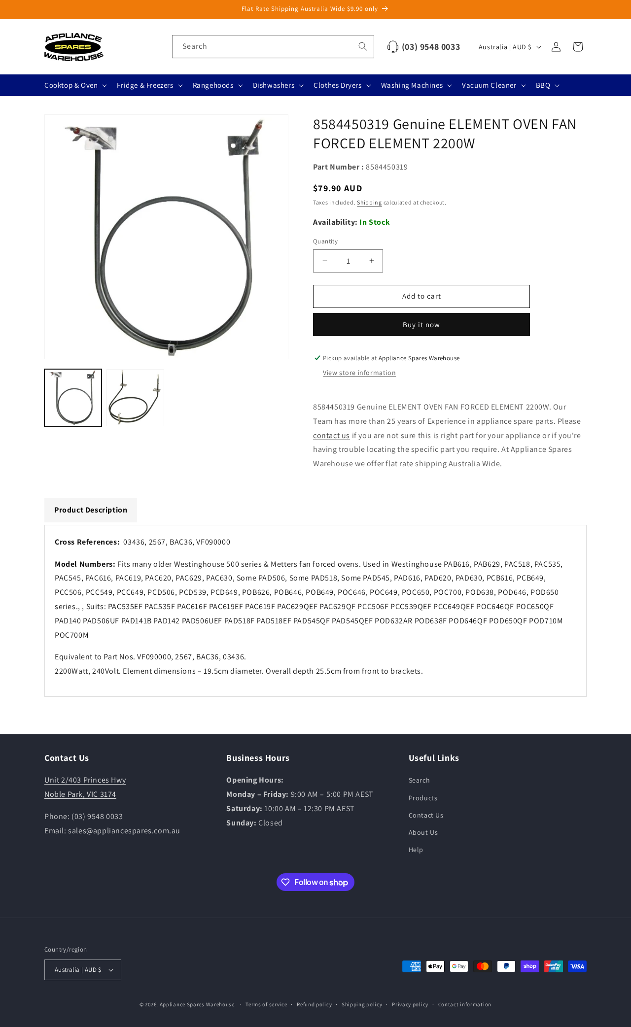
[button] (74, 85)
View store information (359, 372)
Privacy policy (410, 1004)
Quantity (325, 241)
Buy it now (421, 324)
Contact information (464, 1004)
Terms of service (266, 1004)
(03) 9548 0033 (431, 46)
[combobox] (273, 46)
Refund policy (314, 1004)
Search (419, 780)
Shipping (369, 202)
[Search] (363, 46)
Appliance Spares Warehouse (197, 1004)
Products (423, 797)
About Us (423, 832)
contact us (331, 435)
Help (416, 849)
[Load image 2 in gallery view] (135, 397)
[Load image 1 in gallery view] (73, 397)
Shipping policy (362, 1004)
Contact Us (426, 815)
